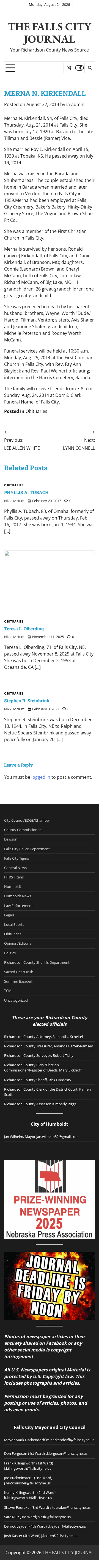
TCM (8, 990)
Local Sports (14, 924)
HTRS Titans (14, 877)
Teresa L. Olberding (24, 628)
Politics (10, 952)
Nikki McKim (14, 500)
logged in (40, 777)
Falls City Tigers (16, 858)
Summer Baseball (18, 981)
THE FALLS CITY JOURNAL (49, 32)
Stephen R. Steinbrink (27, 700)
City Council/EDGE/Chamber (27, 820)
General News (15, 867)
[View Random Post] (69, 68)
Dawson (10, 839)
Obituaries (36, 411)
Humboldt (12, 886)
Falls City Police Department (27, 848)
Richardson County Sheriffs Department (37, 962)
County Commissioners (23, 829)
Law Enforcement (18, 905)
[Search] (89, 68)
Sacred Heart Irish (18, 971)
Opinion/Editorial (18, 943)
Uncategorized (16, 1000)
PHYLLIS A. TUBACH (26, 492)
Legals (9, 915)
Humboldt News (17, 895)
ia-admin (75, 104)
